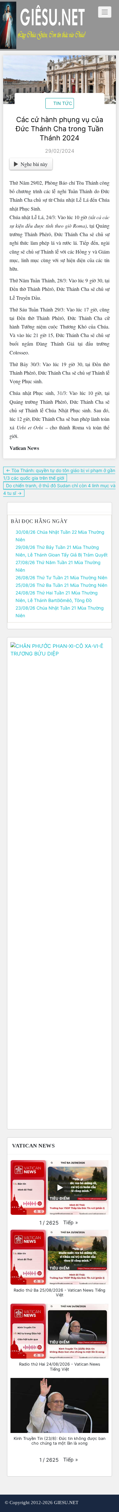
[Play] (59, 1187)
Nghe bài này (34, 164)
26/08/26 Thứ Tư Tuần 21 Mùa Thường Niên (61, 577)
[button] (70, 1222)
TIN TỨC (62, 103)
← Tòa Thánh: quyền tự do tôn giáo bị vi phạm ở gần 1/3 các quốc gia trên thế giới (59, 474)
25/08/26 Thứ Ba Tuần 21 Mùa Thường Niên (61, 585)
